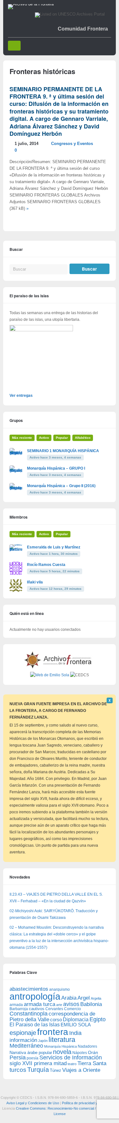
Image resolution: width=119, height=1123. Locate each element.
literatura (62, 1040)
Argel (83, 998)
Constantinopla (29, 1013)
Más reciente (22, 437)
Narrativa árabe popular (31, 1052)
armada (16, 1004)
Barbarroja (19, 1009)
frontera (52, 1032)
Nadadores (87, 1046)
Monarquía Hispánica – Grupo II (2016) (61, 486)
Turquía (38, 1069)
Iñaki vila (35, 582)
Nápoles (79, 1053)
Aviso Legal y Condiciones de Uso (32, 1103)
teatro (72, 1064)
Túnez (55, 1070)
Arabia (68, 998)
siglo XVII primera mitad (38, 1063)
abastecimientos (29, 989)
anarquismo (59, 989)
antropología (35, 996)
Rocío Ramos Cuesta (46, 564)
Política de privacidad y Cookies (86, 1103)
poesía (32, 1058)
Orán (93, 1052)
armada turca (39, 1004)
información (23, 1040)
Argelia (96, 998)
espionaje (23, 1032)
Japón (43, 1041)
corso (56, 1019)
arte (59, 1005)
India (75, 1033)
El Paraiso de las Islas (35, 1024)
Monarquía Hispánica (60, 1046)
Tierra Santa (91, 1063)
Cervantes (54, 1009)
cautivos (36, 1009)
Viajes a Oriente (81, 1070)
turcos (18, 1069)
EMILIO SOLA (76, 1024)
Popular (62, 437)
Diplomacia (76, 1019)
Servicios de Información (70, 1057)
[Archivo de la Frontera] (31, 4)
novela (62, 1051)
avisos (71, 1004)
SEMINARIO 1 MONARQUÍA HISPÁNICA (63, 451)
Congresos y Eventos (72, 143)
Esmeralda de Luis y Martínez (53, 547)
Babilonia (91, 1004)
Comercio (72, 1009)
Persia (18, 1057)
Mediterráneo (26, 1046)
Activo (44, 437)
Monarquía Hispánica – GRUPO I (56, 468)
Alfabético (82, 437)
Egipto (97, 1019)
